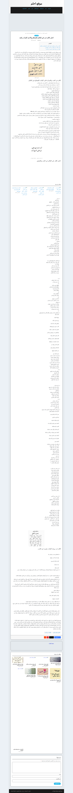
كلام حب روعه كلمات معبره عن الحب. (53, 49)
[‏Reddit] (45, 637)
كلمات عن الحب (47, 632)
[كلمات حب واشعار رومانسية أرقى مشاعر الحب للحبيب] (17, 660)
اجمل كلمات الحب (56, 632)
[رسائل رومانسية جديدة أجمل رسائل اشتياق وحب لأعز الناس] (30, 671)
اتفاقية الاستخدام (13, 791)
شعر (32, 8)
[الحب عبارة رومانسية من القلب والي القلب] (30, 660)
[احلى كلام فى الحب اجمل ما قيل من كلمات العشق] (55, 659)
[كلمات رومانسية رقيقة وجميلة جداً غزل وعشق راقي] (42, 671)
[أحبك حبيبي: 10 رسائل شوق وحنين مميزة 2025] (55, 673)
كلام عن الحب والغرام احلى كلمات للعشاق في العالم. (50, 46)
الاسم (60, 774)
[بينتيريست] (48, 637)
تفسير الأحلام (36, 8)
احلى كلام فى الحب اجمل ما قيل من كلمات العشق (56, 664)
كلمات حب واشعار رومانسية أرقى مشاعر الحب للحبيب (18, 665)
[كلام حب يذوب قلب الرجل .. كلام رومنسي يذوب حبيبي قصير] (24, 191)
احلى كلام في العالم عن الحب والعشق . (52, 47)
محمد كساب (39, 40)
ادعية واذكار (42, 8)
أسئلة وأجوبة (25, 8)
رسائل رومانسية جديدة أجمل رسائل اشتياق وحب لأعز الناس (31, 676)
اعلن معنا (26, 791)
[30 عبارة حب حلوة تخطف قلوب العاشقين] (17, 708)
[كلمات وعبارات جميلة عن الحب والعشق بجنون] (42, 660)
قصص (29, 8)
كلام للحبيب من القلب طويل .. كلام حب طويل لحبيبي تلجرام (33, 189)
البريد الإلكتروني (58, 778)
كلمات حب (42, 33)
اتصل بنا (29, 791)
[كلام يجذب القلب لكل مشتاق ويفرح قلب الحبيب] (58, 190)
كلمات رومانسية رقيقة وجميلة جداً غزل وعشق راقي (43, 676)
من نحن (23, 791)
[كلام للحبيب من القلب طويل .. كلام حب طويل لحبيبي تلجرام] (41, 191)
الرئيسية (49, 8)
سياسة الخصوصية (19, 791)
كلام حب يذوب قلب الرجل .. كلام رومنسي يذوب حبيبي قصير (16, 189)
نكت (45, 8)
